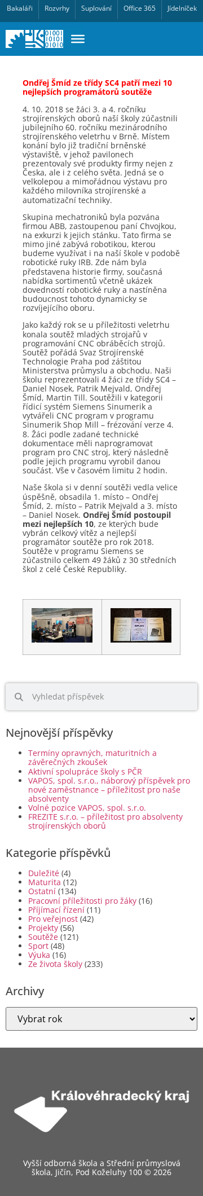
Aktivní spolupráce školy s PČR (85, 771)
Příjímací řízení (56, 909)
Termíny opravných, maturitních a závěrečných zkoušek (92, 757)
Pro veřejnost (53, 918)
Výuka (39, 954)
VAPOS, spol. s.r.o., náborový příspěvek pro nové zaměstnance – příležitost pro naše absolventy (109, 789)
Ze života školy (55, 963)
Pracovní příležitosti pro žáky (82, 900)
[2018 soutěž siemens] (62, 640)
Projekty (43, 927)
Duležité (43, 873)
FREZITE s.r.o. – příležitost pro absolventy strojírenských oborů (105, 821)
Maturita (44, 882)
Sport (38, 945)
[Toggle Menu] (78, 39)
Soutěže (43, 936)
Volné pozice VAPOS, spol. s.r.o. (87, 807)
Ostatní (42, 891)
